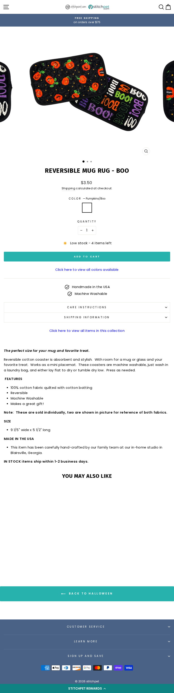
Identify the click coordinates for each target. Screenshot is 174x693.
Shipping (68, 188)
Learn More (86, 641)
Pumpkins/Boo (87, 207)
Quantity (87, 221)
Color (87, 198)
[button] (87, 688)
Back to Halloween (90, 594)
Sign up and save (86, 656)
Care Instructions (87, 307)
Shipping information (87, 317)
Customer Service (86, 627)
